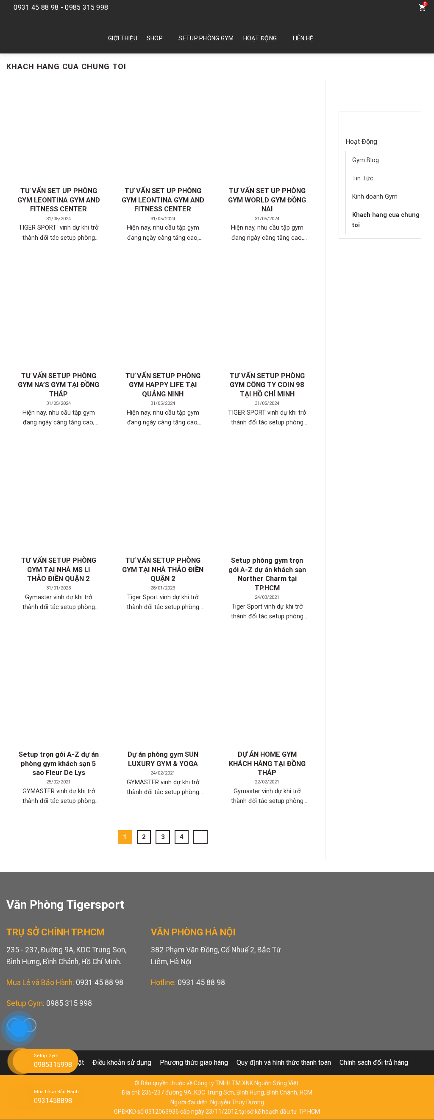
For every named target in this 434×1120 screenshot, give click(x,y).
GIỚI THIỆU (122, 38)
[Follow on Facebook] (373, 8)
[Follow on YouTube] (386, 8)
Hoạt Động (361, 142)
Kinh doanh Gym (375, 196)
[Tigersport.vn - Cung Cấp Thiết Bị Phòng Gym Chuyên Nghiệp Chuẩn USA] (44, 34)
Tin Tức (362, 178)
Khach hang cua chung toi (386, 219)
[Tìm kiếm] (404, 7)
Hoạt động (260, 38)
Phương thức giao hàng (194, 1062)
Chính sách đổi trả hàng (373, 1062)
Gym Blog (365, 160)
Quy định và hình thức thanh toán (283, 1062)
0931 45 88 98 (99, 982)
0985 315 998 (69, 1003)
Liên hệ (303, 38)
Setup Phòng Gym (206, 38)
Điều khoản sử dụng (121, 1062)
